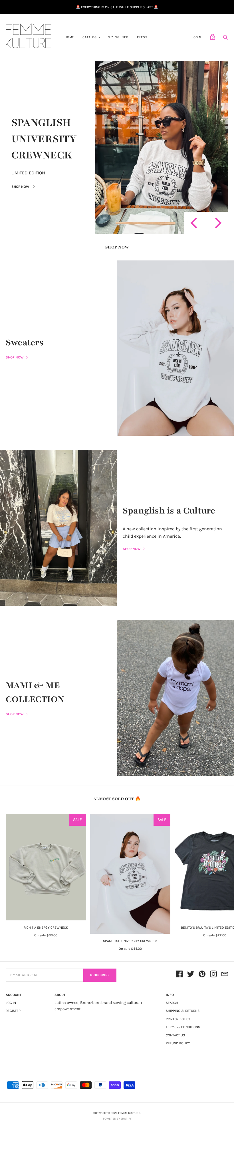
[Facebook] (179, 975)
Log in (11, 1003)
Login (196, 37)
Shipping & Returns (182, 1011)
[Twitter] (190, 975)
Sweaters (25, 342)
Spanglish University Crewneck (130, 941)
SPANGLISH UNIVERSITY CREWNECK (43, 139)
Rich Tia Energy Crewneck (46, 928)
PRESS (142, 37)
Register (13, 1011)
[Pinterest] (202, 975)
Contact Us (175, 1035)
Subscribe (100, 975)
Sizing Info (118, 37)
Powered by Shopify (117, 1118)
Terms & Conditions (183, 1027)
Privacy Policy (178, 1019)
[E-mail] (224, 975)
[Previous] (195, 223)
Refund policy (178, 1043)
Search (172, 1003)
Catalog (89, 37)
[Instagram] (213, 975)
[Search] (225, 38)
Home (69, 37)
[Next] (217, 223)
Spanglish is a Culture (169, 511)
